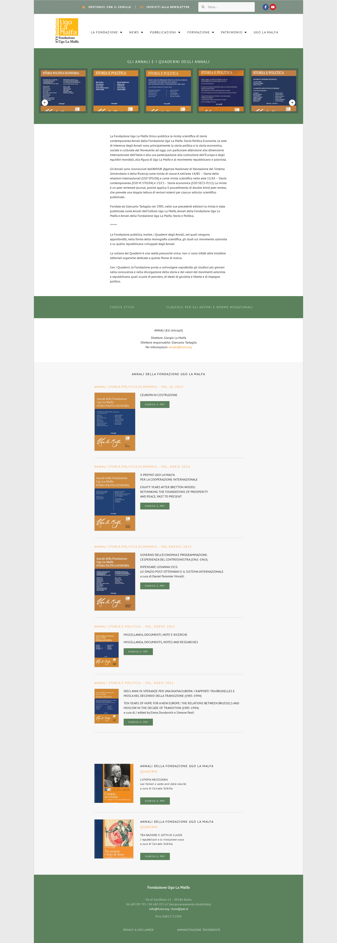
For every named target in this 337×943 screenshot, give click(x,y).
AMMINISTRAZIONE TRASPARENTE (198, 930)
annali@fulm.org (180, 347)
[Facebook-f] (266, 7)
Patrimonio (232, 32)
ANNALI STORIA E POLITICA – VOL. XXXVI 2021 (134, 683)
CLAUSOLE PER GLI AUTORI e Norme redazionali (209, 307)
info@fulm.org (159, 909)
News (134, 32)
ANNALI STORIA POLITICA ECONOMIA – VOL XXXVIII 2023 (143, 547)
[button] (154, 404)
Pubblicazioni (163, 32)
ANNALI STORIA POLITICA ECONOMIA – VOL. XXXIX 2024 (142, 466)
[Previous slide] (45, 103)
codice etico (122, 307)
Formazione (198, 32)
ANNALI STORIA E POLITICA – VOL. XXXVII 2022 (134, 626)
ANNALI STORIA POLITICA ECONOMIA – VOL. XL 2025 (139, 387)
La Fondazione (104, 32)
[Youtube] (273, 7)
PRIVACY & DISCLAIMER (138, 930)
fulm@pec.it (179, 909)
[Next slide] (292, 103)
